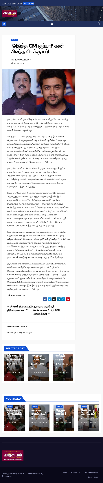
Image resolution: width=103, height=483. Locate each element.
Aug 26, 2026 (14, 418)
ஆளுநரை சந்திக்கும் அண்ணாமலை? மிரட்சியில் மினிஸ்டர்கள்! (46, 310)
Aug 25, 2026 (64, 418)
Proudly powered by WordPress (14, 474)
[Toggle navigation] (52, 24)
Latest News (93, 477)
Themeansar (7, 476)
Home (65, 473)
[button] (99, 23)
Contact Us (75, 473)
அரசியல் (14, 40)
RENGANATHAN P (22, 60)
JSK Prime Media (91, 473)
